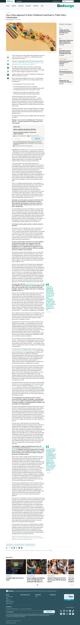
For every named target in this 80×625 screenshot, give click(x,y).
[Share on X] (8, 71)
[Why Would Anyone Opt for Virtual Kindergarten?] (66, 72)
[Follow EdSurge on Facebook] (64, 614)
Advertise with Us (25, 594)
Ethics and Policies (10, 601)
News (7, 5)
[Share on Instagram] (8, 64)
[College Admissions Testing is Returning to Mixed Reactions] (66, 31)
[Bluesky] (14, 548)
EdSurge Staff (61, 44)
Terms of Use (15, 143)
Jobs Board (53, 594)
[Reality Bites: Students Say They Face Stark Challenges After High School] (66, 52)
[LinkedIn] (19, 548)
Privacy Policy (22, 143)
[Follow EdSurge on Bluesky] (70, 611)
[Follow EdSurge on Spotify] (70, 614)
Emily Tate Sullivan (10, 19)
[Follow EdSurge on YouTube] (67, 614)
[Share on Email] (8, 61)
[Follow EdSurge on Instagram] (64, 611)
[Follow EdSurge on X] (67, 611)
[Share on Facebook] (8, 78)
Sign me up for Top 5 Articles (34, 135)
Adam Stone (61, 83)
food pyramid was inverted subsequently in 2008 (24, 350)
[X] (17, 548)
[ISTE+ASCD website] (19, 1)
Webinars (35, 5)
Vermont (14, 387)
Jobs (42, 5)
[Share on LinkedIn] (8, 75)
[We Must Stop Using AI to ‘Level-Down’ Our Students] (66, 62)
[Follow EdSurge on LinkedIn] (61, 614)
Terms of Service (14, 620)
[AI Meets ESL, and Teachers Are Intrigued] (66, 81)
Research (28, 5)
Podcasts (20, 5)
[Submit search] (73, 1)
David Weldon (61, 34)
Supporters (8, 600)
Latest (36, 596)
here (32, 550)
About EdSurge (9, 596)
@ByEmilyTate (25, 536)
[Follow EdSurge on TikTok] (73, 611)
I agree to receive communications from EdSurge (24, 145)
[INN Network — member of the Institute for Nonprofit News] (69, 597)
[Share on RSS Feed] (8, 57)
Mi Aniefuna (61, 74)
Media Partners (9, 603)
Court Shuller (61, 65)
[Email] (9, 548)
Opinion (14, 5)
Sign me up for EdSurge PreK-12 (20, 135)
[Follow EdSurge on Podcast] (73, 614)
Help (19, 620)
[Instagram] (11, 548)
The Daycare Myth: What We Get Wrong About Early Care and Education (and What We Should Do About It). (28, 63)
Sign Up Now (37, 138)
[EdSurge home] (10, 1)
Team (7, 598)
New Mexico (37, 385)
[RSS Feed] (7, 548)
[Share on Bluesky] (8, 68)
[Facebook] (21, 548)
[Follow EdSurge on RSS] (61, 611)
